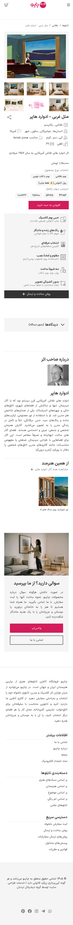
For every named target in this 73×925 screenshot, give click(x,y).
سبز (55, 138)
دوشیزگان (45, 131)
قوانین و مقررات (58, 849)
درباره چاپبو (60, 748)
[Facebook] (30, 911)
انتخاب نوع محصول (56, 170)
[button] (36, 701)
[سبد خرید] (6, 5)
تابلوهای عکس (58, 805)
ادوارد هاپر (59, 393)
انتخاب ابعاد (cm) (57, 189)
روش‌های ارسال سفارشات (52, 837)
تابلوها (65, 25)
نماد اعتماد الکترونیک (54, 761)
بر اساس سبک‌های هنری (53, 780)
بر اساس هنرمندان (56, 786)
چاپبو (26, 879)
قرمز (48, 138)
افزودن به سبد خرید (48, 205)
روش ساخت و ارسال (55, 830)
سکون (34, 131)
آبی (61, 138)
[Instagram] (36, 911)
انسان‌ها (58, 131)
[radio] (61, 176)
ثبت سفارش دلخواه (55, 824)
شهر (27, 131)
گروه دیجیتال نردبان (29, 887)
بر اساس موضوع (57, 792)
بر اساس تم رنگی (57, 799)
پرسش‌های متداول (56, 843)
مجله (64, 755)
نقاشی (55, 25)
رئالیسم (48, 125)
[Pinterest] (23, 911)
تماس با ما (60, 742)
